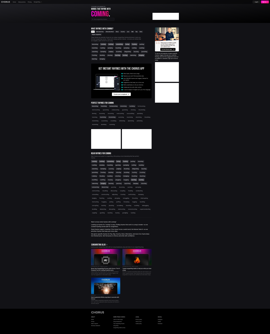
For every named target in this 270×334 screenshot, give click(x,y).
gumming (125, 110)
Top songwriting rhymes (118, 323)
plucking (111, 205)
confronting (131, 194)
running (103, 44)
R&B (132, 31)
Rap (136, 31)
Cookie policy (139, 323)
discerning (105, 187)
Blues (117, 31)
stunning (94, 48)
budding (110, 176)
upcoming (106, 110)
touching (118, 48)
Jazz (128, 31)
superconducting (145, 209)
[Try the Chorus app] (167, 39)
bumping (103, 51)
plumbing (140, 113)
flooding (102, 176)
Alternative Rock (110, 31)
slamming (133, 55)
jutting (111, 202)
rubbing (94, 176)
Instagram (160, 319)
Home (14, 2)
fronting (94, 55)
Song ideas (115, 325)
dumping (141, 194)
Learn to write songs (118, 319)
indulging (126, 176)
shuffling (94, 180)
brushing (119, 51)
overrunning (95, 191)
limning (94, 113)
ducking (102, 55)
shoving (110, 55)
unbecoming (115, 110)
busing (117, 213)
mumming (130, 117)
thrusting (135, 198)
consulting (95, 194)
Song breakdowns (117, 321)
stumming (95, 124)
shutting (117, 176)
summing (121, 117)
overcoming (120, 113)
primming (139, 121)
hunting (134, 172)
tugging (134, 202)
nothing (111, 44)
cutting (134, 48)
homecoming (113, 106)
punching (144, 51)
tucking (133, 213)
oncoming (111, 113)
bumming (103, 117)
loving (127, 44)
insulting (134, 176)
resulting (105, 191)
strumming (112, 117)
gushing (102, 213)
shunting (128, 205)
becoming (95, 44)
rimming (133, 110)
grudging (125, 213)
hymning (94, 117)
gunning (118, 165)
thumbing (147, 117)
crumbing (113, 121)
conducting (139, 191)
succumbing (130, 113)
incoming (102, 113)
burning (117, 55)
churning (143, 183)
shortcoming (96, 110)
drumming (123, 106)
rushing (102, 48)
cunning (111, 168)
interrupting (144, 198)
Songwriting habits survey (119, 327)
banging (102, 59)
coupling (122, 191)
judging (111, 51)
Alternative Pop (100, 31)
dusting (103, 205)
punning (113, 187)
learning (94, 59)
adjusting (115, 194)
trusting (123, 194)
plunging (117, 198)
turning (125, 55)
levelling (94, 209)
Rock (141, 31)
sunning (130, 187)
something (119, 44)
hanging (141, 55)
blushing (142, 176)
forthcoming (141, 106)
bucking (110, 213)
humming (104, 106)
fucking (134, 44)
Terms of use (138, 321)
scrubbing (120, 205)
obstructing (121, 209)
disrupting (112, 209)
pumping (126, 48)
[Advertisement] (166, 16)
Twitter (159, 321)
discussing (114, 191)
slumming (139, 117)
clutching (95, 51)
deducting (103, 209)
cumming (112, 124)
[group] (99, 245)
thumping (126, 202)
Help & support (94, 323)
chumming (95, 121)
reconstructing (132, 209)
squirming (127, 183)
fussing (110, 180)
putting (142, 44)
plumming (131, 121)
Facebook (160, 323)
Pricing (30, 2)
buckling (142, 202)
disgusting (127, 51)
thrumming (142, 110)
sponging (138, 187)
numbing (132, 106)
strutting (126, 172)
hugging (104, 202)
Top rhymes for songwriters (98, 7)
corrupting (95, 205)
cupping (94, 213)
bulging (94, 198)
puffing (118, 202)
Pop (93, 31)
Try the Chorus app (166, 49)
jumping (110, 48)
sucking (141, 48)
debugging (145, 205)
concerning (95, 187)
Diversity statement (95, 325)
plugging (118, 180)
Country (123, 31)
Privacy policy (139, 319)
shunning (122, 187)
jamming (118, 183)
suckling (136, 205)
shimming (122, 121)
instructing (95, 202)
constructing (105, 194)
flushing (101, 198)
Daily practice (22, 2)
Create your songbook (120, 94)
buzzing (136, 51)
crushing (142, 172)
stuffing (102, 180)
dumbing (103, 124)
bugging (126, 180)
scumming (104, 121)
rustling (109, 198)
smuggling (126, 198)
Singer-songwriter (96, 34)
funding (130, 191)
